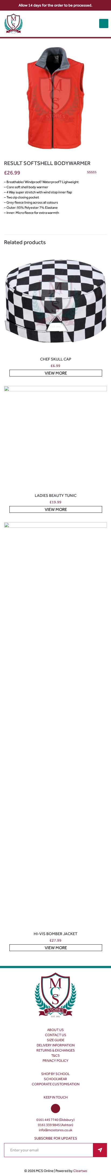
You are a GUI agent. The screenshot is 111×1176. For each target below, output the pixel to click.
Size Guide (55, 1040)
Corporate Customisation (55, 1084)
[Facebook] (55, 1109)
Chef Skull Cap (55, 359)
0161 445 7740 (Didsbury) (55, 1120)
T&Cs (55, 1055)
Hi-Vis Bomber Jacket (55, 933)
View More (56, 373)
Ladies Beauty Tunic (56, 495)
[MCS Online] (13, 23)
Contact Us (55, 1035)
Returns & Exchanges (55, 1050)
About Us (55, 1030)
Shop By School (55, 1074)
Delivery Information (56, 1045)
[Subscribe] (100, 1150)
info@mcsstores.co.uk (55, 1130)
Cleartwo (80, 1171)
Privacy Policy (55, 1061)
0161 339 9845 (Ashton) (55, 1125)
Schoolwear (55, 1079)
